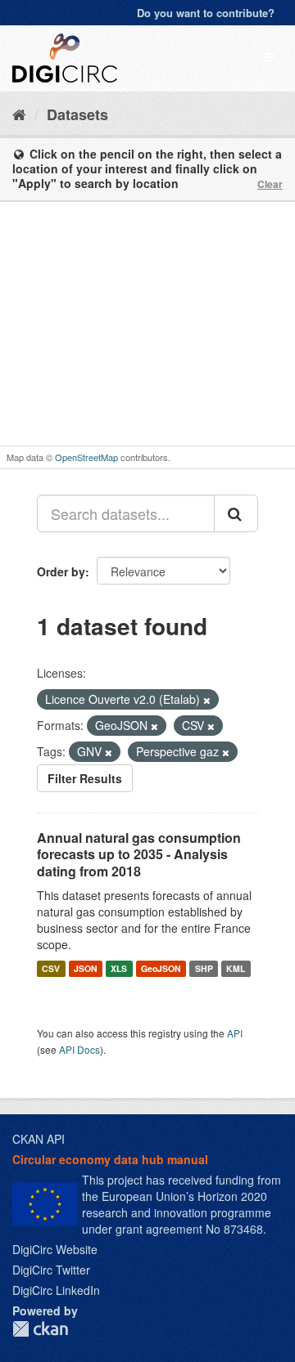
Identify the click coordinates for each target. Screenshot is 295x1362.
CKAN (40, 1328)
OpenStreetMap (86, 457)
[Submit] (236, 513)
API (235, 1033)
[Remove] (207, 699)
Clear (270, 184)
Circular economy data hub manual (110, 1159)
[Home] (19, 113)
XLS (119, 968)
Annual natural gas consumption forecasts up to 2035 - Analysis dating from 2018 (139, 854)
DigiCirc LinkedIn (56, 1290)
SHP (204, 968)
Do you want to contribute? (206, 12)
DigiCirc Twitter (51, 1269)
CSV (51, 968)
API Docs (79, 1049)
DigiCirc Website (55, 1249)
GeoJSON (161, 968)
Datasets (77, 114)
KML (235, 968)
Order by (61, 571)
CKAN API (38, 1139)
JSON (86, 968)
